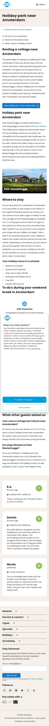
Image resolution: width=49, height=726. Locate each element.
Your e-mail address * (12, 663)
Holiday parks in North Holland (18, 29)
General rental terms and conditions (19, 718)
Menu (42, 4)
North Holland (40, 126)
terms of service (37, 679)
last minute (35, 429)
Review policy (30, 721)
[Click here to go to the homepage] (6, 4)
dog (26, 456)
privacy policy (23, 679)
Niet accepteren (24, 407)
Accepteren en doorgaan (24, 400)
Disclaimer (19, 721)
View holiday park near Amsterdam (20, 105)
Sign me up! (11, 675)
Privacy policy (40, 718)
